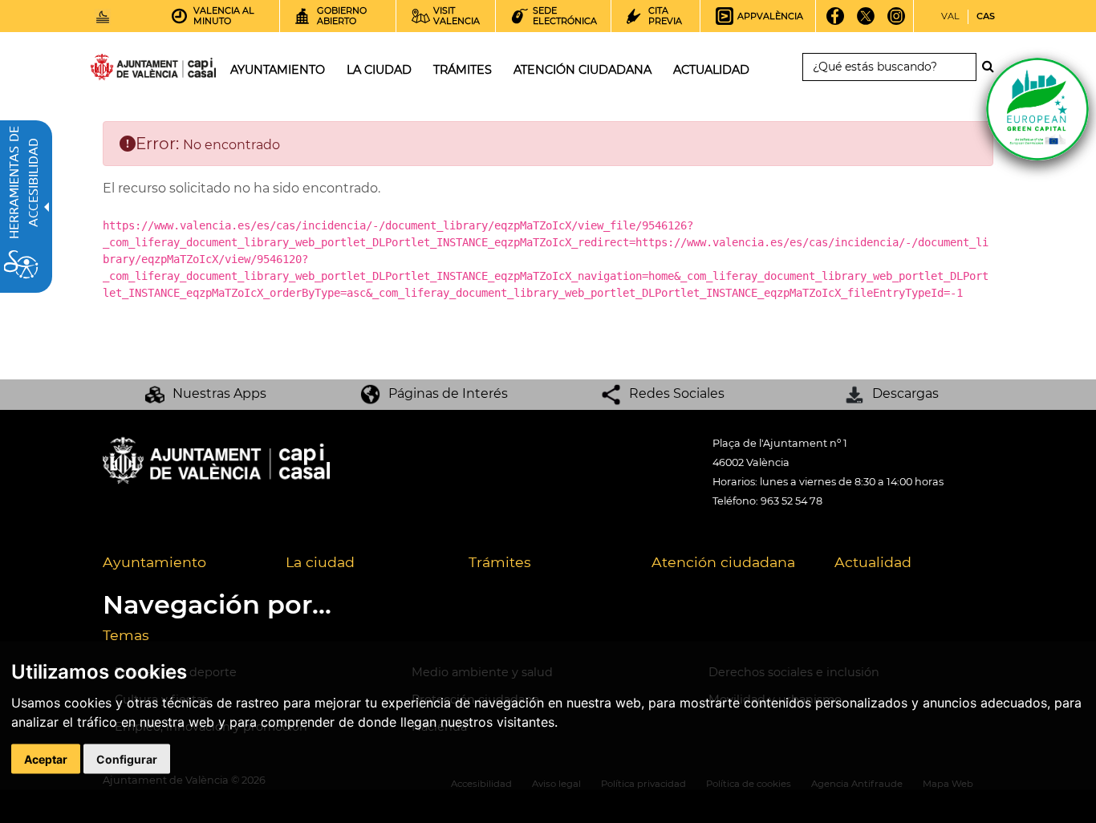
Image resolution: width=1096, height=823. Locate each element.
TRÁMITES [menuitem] (462, 70)
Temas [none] (126, 634)
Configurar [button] (126, 759)
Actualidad (872, 561)
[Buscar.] (992, 66)
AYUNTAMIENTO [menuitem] (277, 70)
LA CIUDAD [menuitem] (379, 70)
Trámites (500, 561)
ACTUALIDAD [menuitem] (711, 70)
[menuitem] (182, 563)
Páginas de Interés (448, 393)
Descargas (905, 393)
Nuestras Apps (219, 393)
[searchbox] (889, 67)
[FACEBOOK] (835, 22)
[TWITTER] (866, 22)
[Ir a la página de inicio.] (124, 70)
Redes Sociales (677, 393)
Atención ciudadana (723, 561)
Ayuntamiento (154, 561)
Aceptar (45, 759)
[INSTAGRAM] (896, 22)
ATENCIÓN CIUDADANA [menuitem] (582, 70)
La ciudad (320, 561)
